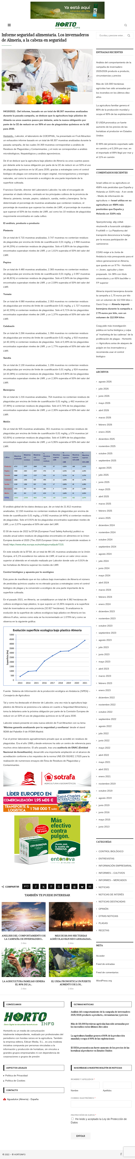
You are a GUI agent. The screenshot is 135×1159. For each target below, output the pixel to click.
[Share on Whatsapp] (59, 886)
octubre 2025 (105, 453)
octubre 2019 (105, 790)
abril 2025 (104, 496)
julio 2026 (104, 388)
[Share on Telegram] (67, 886)
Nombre (74, 1090)
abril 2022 (104, 755)
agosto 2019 (105, 798)
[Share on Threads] (74, 886)
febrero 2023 (105, 683)
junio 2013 (104, 826)
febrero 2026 (105, 424)
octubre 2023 (105, 625)
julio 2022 (104, 733)
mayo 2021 (104, 762)
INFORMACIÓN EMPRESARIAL (115, 865)
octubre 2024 (105, 539)
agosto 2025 (105, 467)
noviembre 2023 (107, 618)
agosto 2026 (105, 381)
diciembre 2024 (107, 525)
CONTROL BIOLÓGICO (111, 851)
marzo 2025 (105, 503)
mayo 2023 (104, 661)
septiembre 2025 (107, 460)
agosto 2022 (105, 726)
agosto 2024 (105, 554)
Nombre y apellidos (83, 1079)
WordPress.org (104, 980)
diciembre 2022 (107, 697)
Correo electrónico (83, 1098)
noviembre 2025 (107, 446)
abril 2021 (104, 769)
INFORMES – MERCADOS (113, 880)
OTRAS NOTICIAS (108, 916)
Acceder (100, 955)
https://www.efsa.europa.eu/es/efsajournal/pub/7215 (36, 544)
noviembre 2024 (107, 532)
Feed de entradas (105, 964)
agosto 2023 (105, 640)
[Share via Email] (90, 886)
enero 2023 (105, 690)
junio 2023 (104, 654)
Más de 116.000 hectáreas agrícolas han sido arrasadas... (71, 937)
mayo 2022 (104, 747)
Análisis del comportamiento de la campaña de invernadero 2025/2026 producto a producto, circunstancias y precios (100, 1013)
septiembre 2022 (107, 719)
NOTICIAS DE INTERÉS (111, 894)
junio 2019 (104, 805)
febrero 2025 (105, 510)
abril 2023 (104, 668)
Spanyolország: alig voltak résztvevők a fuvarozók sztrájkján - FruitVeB (114, 226)
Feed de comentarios (107, 972)
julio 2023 (104, 647)
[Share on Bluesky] (82, 886)
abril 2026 (104, 410)
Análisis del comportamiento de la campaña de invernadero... (24, 937)
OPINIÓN (103, 909)
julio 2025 (104, 475)
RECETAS (104, 930)
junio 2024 (104, 568)
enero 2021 (105, 776)
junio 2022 (104, 740)
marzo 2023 (105, 676)
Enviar (80, 1135)
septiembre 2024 (107, 546)
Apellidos (107, 1090)
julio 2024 (104, 561)
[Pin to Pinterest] (51, 886)
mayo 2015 (104, 819)
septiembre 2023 (107, 632)
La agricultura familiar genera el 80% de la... (23, 983)
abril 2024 (104, 582)
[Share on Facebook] (36, 886)
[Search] (125, 25)
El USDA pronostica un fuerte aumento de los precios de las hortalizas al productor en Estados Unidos (100, 1049)
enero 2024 (105, 604)
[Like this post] (27, 886)
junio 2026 (104, 396)
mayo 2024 (104, 575)
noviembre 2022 (107, 704)
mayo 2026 (104, 403)
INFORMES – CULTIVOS (112, 873)
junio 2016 (104, 812)
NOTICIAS (104, 887)
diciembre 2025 (107, 439)
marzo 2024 (105, 589)
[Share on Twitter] (43, 886)
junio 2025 (104, 482)
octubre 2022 (105, 712)
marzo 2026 (105, 417)
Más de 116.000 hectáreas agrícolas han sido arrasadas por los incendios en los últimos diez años (100, 1025)
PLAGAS (103, 923)
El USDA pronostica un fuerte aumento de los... (71, 983)
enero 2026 (105, 432)
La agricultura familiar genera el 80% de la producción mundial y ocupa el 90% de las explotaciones (114, 109)
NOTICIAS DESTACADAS (112, 901)
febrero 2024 (105, 597)
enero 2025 (105, 518)
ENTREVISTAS (106, 858)
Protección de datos (83, 1115)
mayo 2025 (104, 489)
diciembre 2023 (107, 611)
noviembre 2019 (107, 783)
